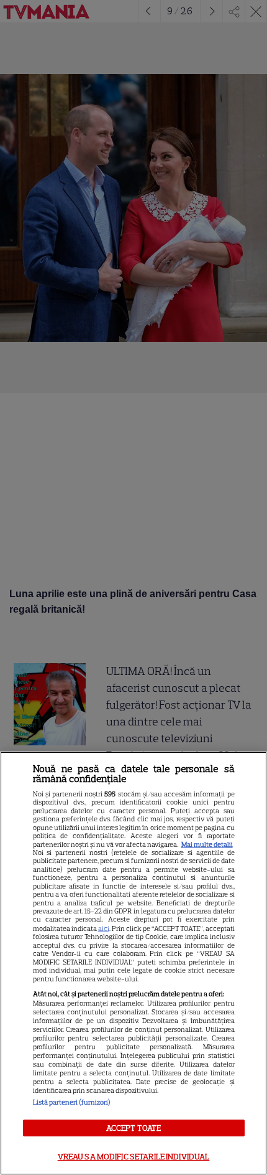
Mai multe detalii (207, 844)
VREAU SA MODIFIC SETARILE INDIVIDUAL (134, 1156)
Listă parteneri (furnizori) (72, 1102)
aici (103, 928)
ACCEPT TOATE (133, 1128)
